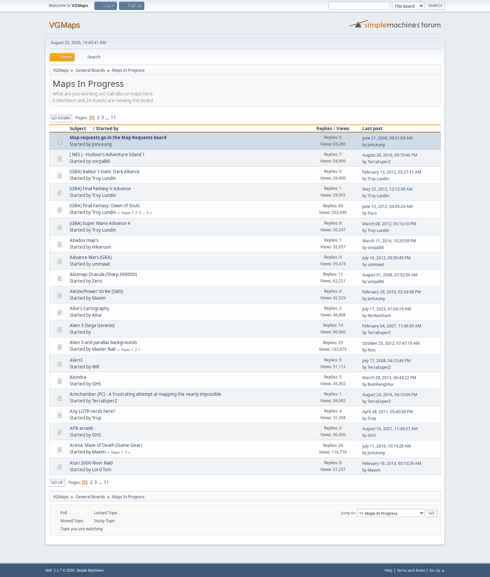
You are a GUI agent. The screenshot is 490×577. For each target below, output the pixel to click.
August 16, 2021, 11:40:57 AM (390, 428)
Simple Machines (90, 570)
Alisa (96, 315)
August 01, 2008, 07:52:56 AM (390, 275)
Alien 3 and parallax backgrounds (103, 342)
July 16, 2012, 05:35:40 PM (386, 258)
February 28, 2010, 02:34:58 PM (391, 292)
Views (342, 128)
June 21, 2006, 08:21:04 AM (387, 138)
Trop (96, 418)
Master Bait (104, 349)
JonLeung (102, 144)
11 (113, 117)
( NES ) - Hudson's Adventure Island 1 (107, 155)
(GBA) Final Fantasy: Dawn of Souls (105, 206)
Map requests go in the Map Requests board (118, 137)
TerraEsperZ (379, 162)
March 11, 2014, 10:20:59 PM (389, 241)
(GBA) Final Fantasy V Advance (100, 189)
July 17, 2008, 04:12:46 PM (386, 360)
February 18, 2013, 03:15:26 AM (391, 463)
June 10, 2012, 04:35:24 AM (387, 206)
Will (95, 367)
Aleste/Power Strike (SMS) (96, 291)
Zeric (97, 281)
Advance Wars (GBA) (91, 257)
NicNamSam (379, 315)
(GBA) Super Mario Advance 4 (100, 223)
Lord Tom (101, 470)
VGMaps (64, 24)
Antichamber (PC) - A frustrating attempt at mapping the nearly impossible (145, 394)
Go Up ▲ (437, 570)
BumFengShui (380, 384)
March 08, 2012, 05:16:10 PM (389, 224)
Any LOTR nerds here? (92, 411)
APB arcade (81, 428)
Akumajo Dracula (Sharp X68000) (103, 274)
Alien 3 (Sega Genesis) (92, 325)
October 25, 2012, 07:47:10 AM (391, 343)
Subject (78, 128)
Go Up (57, 482)
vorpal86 (101, 161)
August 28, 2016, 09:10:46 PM (389, 155)
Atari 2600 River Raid (91, 463)
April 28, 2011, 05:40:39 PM (387, 411)
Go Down (60, 117)
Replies (324, 128)
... (107, 117)
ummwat (101, 264)
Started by (107, 128)
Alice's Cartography (89, 308)
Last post (372, 128)
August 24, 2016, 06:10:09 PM (389, 394)
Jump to (348, 512)
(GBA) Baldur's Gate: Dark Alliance (105, 172)
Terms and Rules (411, 570)
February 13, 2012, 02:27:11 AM (391, 172)
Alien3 (76, 360)
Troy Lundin (104, 178)
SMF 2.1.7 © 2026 (59, 570)
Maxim (99, 298)
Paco (372, 213)
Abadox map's (84, 240)
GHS (96, 384)
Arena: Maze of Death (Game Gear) (106, 445)
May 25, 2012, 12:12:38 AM (387, 189)
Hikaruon (101, 247)
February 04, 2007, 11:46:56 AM (391, 326)
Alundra (78, 377)
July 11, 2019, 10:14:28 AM (386, 446)
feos (372, 350)
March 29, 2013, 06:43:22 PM (389, 377)
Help (389, 570)
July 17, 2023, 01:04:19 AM (386, 309)
